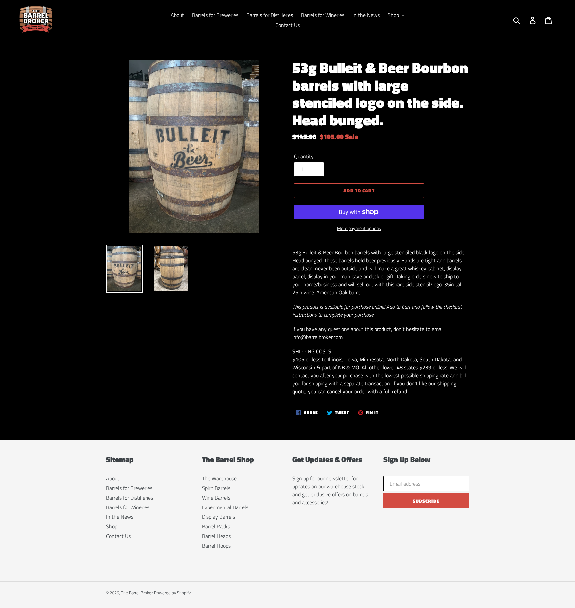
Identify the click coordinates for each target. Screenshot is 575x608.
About (112, 478)
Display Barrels (218, 517)
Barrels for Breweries (129, 488)
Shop (111, 526)
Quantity (304, 156)
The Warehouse (219, 478)
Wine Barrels (216, 498)
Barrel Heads (216, 536)
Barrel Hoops (216, 546)
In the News (119, 517)
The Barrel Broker (137, 592)
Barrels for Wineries (127, 507)
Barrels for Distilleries (129, 498)
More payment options (359, 228)
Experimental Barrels (225, 507)
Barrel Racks (216, 526)
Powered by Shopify (172, 592)
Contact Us (118, 536)
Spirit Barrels (216, 488)
